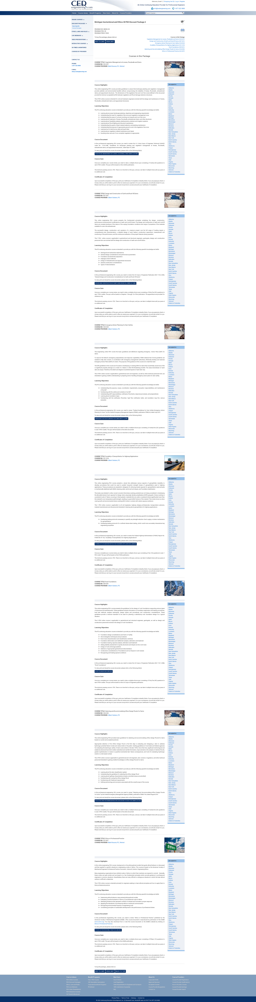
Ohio (170, 144)
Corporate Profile (153, 980)
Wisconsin (172, 166)
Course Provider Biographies (157, 987)
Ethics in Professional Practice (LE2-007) (173, 51)
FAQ (115, 989)
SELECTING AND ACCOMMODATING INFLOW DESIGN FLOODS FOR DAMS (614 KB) (118, 800)
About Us (115, 13)
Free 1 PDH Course (93, 980)
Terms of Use (125, 998)
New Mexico (172, 136)
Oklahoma (171, 146)
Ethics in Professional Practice (103, 923)
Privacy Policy (115, 998)
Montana (171, 126)
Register (182, 1)
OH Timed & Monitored (79, 47)
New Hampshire (173, 132)
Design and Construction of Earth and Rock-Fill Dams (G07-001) (167, 41)
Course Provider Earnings (179, 987)
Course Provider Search (179, 989)
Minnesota (172, 120)
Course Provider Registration (180, 980)
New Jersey (172, 134)
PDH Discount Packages (73, 982)
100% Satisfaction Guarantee (122, 987)
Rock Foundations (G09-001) (177, 47)
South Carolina (173, 152)
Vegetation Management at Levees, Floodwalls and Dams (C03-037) (166, 39)
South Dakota (172, 154)
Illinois (170, 102)
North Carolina (173, 140)
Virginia (171, 162)
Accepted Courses (154, 984)
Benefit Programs (95, 13)
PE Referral (91, 987)
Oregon (171, 148)
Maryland (171, 116)
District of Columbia (174, 172)
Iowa (170, 106)
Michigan (171, 118)
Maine (170, 114)
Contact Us (76, 59)
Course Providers (126, 13)
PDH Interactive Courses (73, 992)
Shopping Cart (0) (169, 1)
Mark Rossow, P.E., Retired (116, 66)
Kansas (171, 108)
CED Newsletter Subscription (96, 982)
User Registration (119, 982)
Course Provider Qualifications (181, 982)
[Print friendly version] (183, 30)
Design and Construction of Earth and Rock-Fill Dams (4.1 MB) (115, 283)
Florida (171, 96)
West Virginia (172, 164)
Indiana (171, 104)
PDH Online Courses (72, 980)
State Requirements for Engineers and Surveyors (127, 984)
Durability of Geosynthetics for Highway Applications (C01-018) (167, 45)
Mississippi (172, 122)
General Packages (76, 28)
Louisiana (171, 112)
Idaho (170, 100)
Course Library (83, 13)
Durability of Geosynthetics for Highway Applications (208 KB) (115, 544)
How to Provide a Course (179, 984)
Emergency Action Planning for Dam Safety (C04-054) (170, 43)
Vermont (171, 170)
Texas (170, 158)
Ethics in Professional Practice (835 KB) (108, 930)
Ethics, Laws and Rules (73, 984)
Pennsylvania (172, 150)
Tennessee (172, 156)
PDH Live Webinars (71, 987)
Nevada (171, 130)
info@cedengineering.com (162, 8)
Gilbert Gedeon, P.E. (114, 197)
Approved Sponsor (154, 982)
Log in (177, 1)
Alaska (171, 90)
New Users (106, 13)
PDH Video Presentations (73, 989)
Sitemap (133, 998)
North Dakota (172, 142)
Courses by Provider (79, 51)
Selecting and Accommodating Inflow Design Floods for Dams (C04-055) (165, 49)
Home (74, 13)
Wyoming (171, 168)
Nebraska (171, 128)
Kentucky (171, 110)
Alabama (171, 88)
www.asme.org (99, 921)
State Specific (76, 26)
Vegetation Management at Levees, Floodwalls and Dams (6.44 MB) (116, 153)
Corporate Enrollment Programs (97, 984)
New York (171, 138)
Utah (170, 160)
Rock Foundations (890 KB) (103, 671)
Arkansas (171, 92)
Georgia (171, 98)
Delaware (171, 94)
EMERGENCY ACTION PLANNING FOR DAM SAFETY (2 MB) (111, 418)
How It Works (117, 980)
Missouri (171, 124)
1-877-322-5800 (179, 8)
